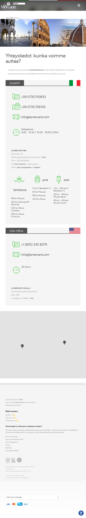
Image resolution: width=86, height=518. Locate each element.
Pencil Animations (12, 442)
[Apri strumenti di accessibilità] (81, 513)
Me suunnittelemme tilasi (14, 439)
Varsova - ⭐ (11, 418)
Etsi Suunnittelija (11, 436)
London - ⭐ (10, 415)
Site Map (9, 448)
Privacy (8, 445)
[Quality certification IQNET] (19, 460)
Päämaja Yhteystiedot (13, 405)
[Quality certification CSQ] (13, 460)
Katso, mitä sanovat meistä (20, 402)
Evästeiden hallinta (12, 450)
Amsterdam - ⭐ (12, 420)
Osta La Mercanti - (14, 399)
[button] (64, 343)
